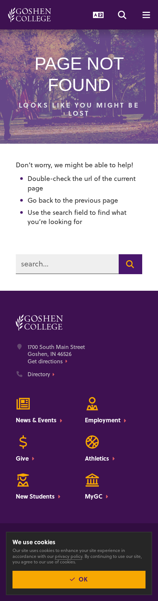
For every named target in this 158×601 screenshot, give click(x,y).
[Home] (29, 14)
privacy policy (68, 556)
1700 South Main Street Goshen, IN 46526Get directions (56, 354)
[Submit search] (130, 264)
